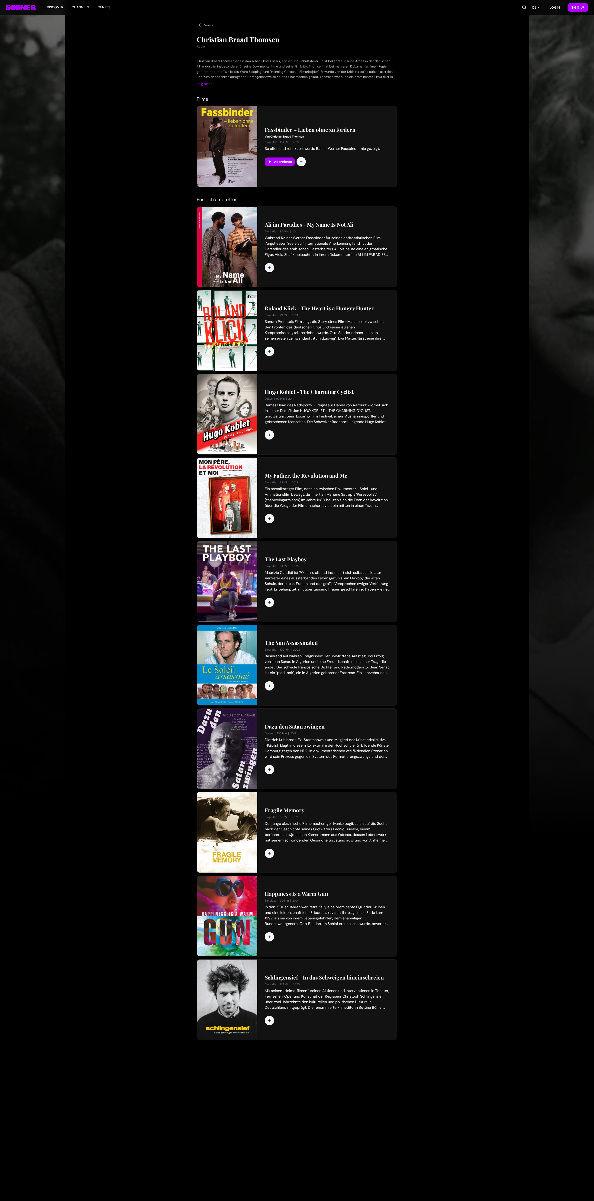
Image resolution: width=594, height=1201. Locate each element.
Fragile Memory (284, 810)
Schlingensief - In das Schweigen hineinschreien (324, 977)
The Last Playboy (286, 559)
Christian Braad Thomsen (287, 136)
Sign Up (578, 7)
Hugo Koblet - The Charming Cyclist (309, 392)
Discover (55, 7)
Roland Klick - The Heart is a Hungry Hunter (319, 308)
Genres (104, 7)
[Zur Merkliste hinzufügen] (301, 161)
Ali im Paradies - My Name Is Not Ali (309, 224)
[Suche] (524, 7)
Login (555, 7)
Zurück (208, 25)
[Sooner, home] (21, 7)
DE (534, 7)
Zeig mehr (204, 84)
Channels (80, 7)
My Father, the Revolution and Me (306, 475)
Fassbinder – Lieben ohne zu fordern (310, 129)
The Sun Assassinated (291, 642)
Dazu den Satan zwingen (295, 726)
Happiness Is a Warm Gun (296, 893)
